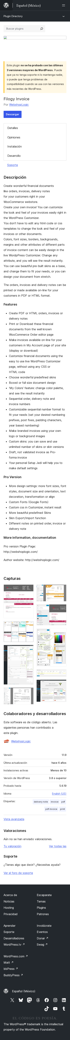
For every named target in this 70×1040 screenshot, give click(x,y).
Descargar (12, 114)
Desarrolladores (14, 938)
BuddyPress (13, 975)
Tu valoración (12, 846)
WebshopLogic (19, 104)
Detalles (12, 128)
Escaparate (44, 895)
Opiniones (13, 137)
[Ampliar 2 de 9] (29, 626)
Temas (41, 901)
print (62, 809)
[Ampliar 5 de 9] (61, 589)
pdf (63, 801)
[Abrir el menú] (64, 5)
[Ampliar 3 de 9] (29, 649)
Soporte (12, 165)
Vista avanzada (14, 819)
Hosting (9, 907)
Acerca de (10, 895)
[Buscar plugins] (41, 28)
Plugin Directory (13, 16)
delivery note (41, 801)
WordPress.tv (14, 944)
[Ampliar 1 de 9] (29, 589)
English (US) (59, 793)
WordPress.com (16, 956)
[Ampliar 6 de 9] (61, 609)
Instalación (14, 146)
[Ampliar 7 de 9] (61, 633)
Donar (42, 938)
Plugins (41, 907)
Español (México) (23, 991)
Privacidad (11, 914)
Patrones (43, 914)
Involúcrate (44, 925)
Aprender (9, 925)
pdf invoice (51, 809)
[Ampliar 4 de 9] (29, 692)
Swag (42, 944)
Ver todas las (57, 846)
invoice (55, 801)
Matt (9, 962)
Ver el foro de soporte (18, 873)
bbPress (11, 969)
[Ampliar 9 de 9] (61, 684)
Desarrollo (14, 155)
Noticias (9, 901)
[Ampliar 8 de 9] (61, 674)
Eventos (42, 932)
